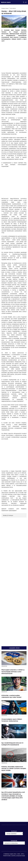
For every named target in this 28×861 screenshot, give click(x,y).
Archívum (14, 831)
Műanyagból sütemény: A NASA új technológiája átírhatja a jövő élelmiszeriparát (12, 671)
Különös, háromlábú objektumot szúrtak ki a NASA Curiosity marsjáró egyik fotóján (13, 768)
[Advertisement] (14, 57)
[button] (24, 2)
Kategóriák (14, 840)
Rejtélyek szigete (6, 2)
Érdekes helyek (4, 8)
